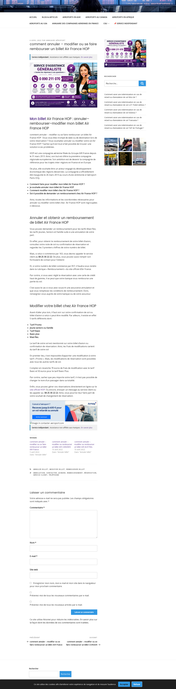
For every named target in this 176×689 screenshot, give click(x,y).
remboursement (75, 473)
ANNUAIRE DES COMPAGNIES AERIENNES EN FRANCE (75, 23)
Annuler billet (40, 469)
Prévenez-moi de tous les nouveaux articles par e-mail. (56, 604)
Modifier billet (57, 469)
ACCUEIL (33, 17)
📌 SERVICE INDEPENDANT (125, 23)
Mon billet (38, 118)
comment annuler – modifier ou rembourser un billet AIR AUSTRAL (84, 444)
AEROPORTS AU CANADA (96, 17)
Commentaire (37, 507)
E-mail (33, 556)
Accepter (124, 684)
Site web (34, 569)
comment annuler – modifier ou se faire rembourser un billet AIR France (38, 446)
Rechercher (33, 668)
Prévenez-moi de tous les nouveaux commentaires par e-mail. (59, 595)
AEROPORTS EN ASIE (72, 17)
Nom (33, 542)
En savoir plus (86, 57)
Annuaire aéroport (55, 40)
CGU (105, 23)
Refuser (136, 684)
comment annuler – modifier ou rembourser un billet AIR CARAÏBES (62, 444)
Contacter (51, 473)
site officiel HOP (37, 389)
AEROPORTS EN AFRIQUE (123, 17)
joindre (62, 473)
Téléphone (54, 475)
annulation (39, 473)
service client (40, 475)
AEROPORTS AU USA (38, 23)
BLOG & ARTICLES (50, 17)
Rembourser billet (75, 469)
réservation (90, 473)
